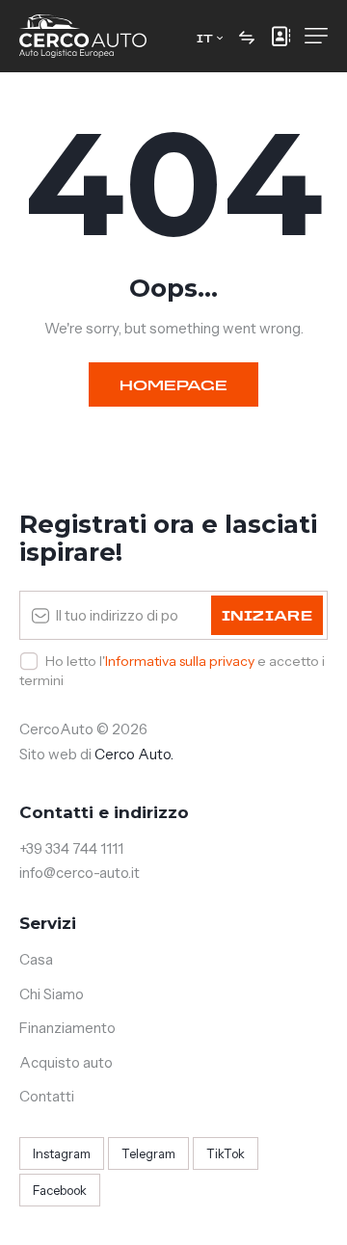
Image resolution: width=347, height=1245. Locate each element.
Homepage (173, 384)
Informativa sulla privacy (179, 661)
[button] (210, 37)
